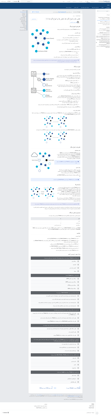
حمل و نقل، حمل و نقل (95, 7)
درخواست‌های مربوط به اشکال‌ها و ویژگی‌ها (40, 405)
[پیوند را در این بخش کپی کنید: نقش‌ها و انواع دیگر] (69, 147)
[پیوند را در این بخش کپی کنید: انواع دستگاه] (72, 66)
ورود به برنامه (3, 1)
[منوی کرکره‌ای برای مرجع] (78, 1)
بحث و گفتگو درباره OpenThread (41, 407)
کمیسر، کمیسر (76, 7)
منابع (63, 1)
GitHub (8, 1)
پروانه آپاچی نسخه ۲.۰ (39, 394)
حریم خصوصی (88, 412)
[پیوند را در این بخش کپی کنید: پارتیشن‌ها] (74, 184)
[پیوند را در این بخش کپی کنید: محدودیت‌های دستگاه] (68, 212)
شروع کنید (108, 7)
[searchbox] (103, 11)
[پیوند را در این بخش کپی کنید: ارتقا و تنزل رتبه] (72, 110)
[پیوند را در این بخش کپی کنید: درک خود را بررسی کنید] (67, 254)
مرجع (81, 1)
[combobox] (26, 1)
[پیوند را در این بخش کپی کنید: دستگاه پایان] (73, 46)
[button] (55, 261)
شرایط (93, 412)
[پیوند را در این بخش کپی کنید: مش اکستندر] (73, 33)
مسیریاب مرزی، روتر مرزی (85, 7)
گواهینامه (68, 1)
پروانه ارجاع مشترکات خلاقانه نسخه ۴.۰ (56, 394)
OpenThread (78, 15)
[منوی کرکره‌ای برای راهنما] (85, 1)
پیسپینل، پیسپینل (68, 7)
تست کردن (74, 1)
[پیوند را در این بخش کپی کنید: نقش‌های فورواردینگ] (68, 26)
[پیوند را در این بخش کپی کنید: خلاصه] (75, 233)
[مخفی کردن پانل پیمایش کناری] (97, 413)
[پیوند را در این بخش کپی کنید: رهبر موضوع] (74, 150)
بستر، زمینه (92, 1)
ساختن (102, 7)
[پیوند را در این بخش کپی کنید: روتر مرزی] (75, 167)
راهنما (87, 1)
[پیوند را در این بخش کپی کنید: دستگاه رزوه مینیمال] (70, 93)
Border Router (91, 407)
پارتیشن (72, 161)
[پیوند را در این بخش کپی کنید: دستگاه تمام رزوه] (72, 73)
